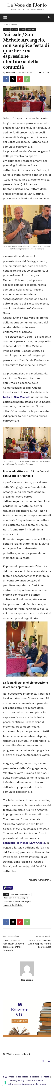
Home (5, 24)
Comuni (7, 29)
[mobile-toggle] (5, 18)
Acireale (14, 29)
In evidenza (31, 29)
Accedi (43, 1084)
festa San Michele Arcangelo (16, 898)
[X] (13, 79)
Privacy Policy (17, 1080)
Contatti (45, 1076)
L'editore (34, 1076)
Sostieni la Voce (34, 1080)
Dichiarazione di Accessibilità (22, 1084)
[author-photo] (27, 975)
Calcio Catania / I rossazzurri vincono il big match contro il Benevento (13, 945)
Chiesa (14, 24)
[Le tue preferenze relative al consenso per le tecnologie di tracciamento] (5, 1083)
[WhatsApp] (27, 79)
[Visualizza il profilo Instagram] (43, 1061)
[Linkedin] (49, 1061)
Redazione (10, 72)
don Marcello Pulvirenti (20, 894)
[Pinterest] (20, 79)
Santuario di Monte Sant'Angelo (17, 901)
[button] (50, 18)
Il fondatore (22, 1076)
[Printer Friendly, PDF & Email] (8, 888)
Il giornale (8, 1076)
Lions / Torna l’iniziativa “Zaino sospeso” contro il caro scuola (39, 943)
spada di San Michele (13, 905)
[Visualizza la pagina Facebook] (6, 79)
